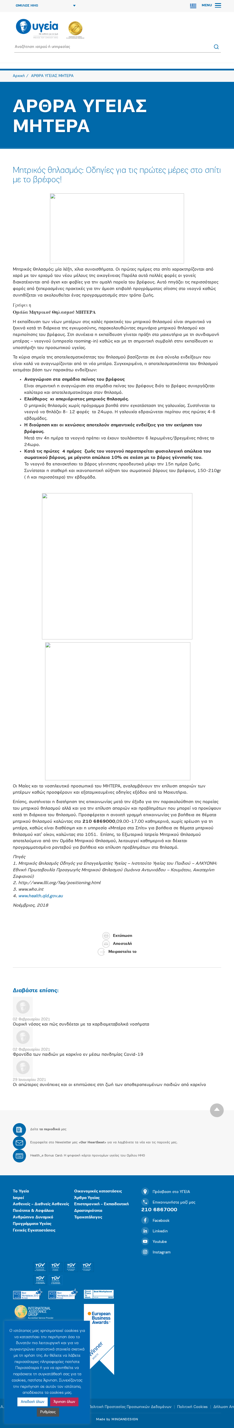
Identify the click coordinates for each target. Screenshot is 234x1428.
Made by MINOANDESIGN (117, 1419)
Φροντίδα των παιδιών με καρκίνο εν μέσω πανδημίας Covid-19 (78, 1054)
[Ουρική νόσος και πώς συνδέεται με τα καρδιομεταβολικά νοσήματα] (117, 1007)
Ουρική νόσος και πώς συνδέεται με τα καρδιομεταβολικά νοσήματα (81, 1024)
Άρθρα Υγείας (87, 1198)
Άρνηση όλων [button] (64, 1402)
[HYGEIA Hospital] (37, 29)
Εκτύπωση (122, 936)
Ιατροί (18, 1198)
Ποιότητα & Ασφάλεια (33, 1211)
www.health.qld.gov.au (40, 896)
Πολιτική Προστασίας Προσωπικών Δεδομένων (130, 1407)
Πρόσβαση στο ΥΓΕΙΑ (171, 1192)
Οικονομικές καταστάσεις (98, 1191)
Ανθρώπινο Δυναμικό (33, 1217)
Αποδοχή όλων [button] (32, 1402)
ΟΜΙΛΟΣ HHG (27, 5)
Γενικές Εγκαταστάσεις (34, 1230)
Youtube (160, 1242)
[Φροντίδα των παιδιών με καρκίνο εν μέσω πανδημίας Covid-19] (117, 1037)
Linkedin (160, 1231)
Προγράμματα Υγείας (32, 1224)
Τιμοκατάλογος (88, 1217)
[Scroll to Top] (217, 1110)
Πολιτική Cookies (192, 1407)
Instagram (162, 1252)
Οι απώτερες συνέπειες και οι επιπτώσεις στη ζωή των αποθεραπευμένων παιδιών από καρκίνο (109, 1085)
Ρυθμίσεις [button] (48, 1412)
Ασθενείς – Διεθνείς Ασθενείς (41, 1204)
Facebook (161, 1221)
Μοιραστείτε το (122, 952)
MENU (207, 5)
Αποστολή (122, 944)
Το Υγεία (21, 1191)
